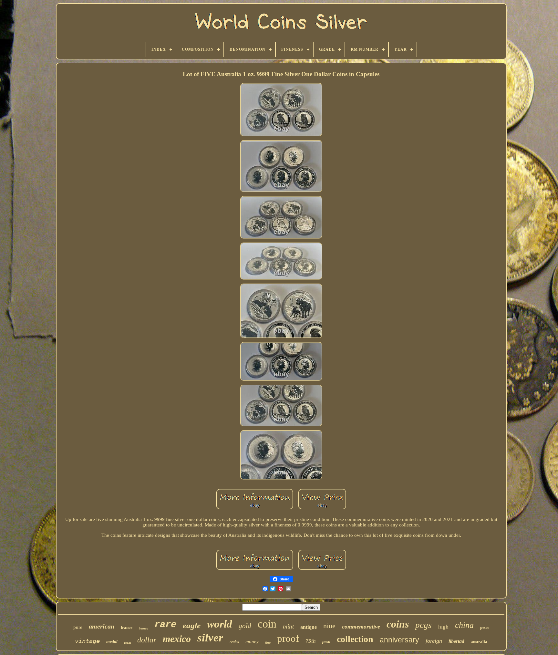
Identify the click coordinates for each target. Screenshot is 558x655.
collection (355, 639)
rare (165, 624)
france (126, 627)
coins (398, 624)
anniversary (399, 640)
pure (77, 627)
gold (245, 626)
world (219, 624)
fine (268, 642)
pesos (484, 627)
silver (210, 637)
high (443, 627)
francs (143, 628)
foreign (434, 641)
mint (288, 626)
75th (310, 641)
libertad (456, 641)
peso (326, 641)
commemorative (361, 626)
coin (267, 624)
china (464, 625)
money (252, 641)
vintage (87, 640)
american (101, 626)
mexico (177, 638)
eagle (192, 625)
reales (234, 641)
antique (308, 627)
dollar (146, 640)
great (127, 642)
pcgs (423, 625)
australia (479, 641)
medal (112, 641)
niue (329, 626)
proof (288, 638)
